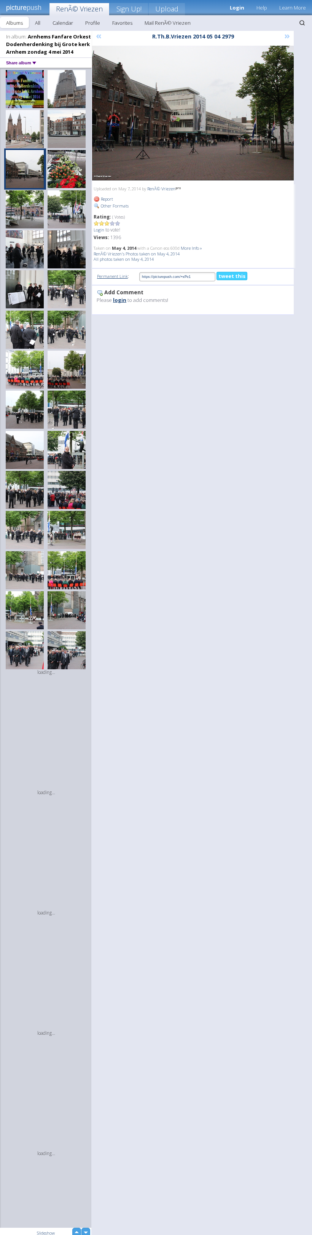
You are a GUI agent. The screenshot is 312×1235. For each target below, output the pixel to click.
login (119, 300)
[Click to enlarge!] (193, 113)
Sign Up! (129, 8)
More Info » (191, 248)
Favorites (122, 22)
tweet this (231, 276)
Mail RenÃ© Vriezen (168, 22)
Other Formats (114, 206)
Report (106, 199)
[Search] (302, 23)
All (37, 22)
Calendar (63, 22)
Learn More (292, 7)
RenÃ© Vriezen (79, 8)
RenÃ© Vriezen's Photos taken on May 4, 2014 (137, 254)
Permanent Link (112, 276)
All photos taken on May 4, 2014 (124, 259)
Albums (14, 22)
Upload (166, 8)
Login (99, 230)
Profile (92, 22)
